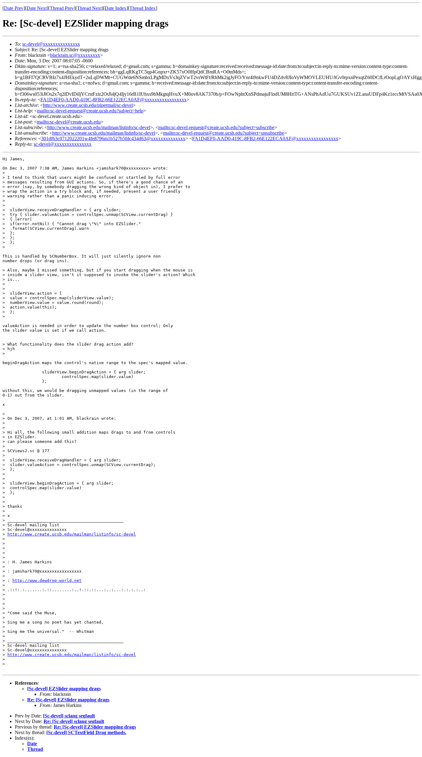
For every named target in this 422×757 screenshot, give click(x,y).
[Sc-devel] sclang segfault (69, 715)
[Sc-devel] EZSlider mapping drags (64, 688)
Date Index (115, 8)
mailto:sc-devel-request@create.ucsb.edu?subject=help (90, 110)
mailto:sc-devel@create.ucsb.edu (69, 121)
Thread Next (89, 8)
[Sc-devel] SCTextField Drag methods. (86, 732)
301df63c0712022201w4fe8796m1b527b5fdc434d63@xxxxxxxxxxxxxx (113, 138)
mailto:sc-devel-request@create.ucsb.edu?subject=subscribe (216, 127)
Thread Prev (62, 8)
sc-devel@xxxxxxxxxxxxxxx (51, 44)
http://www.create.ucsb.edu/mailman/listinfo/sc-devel (98, 127)
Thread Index (142, 8)
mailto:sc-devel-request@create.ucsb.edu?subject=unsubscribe (223, 133)
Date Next (37, 8)
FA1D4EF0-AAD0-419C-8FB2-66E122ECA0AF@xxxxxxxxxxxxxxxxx (113, 99)
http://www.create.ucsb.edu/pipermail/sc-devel (88, 105)
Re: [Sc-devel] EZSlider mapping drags (68, 699)
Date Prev (13, 8)
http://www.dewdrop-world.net (47, 580)
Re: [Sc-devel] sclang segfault (74, 721)
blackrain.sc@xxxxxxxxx (75, 55)
